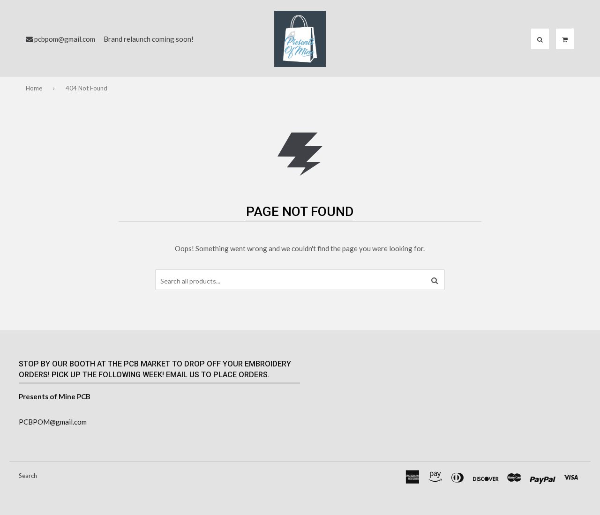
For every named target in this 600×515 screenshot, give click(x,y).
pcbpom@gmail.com (64, 39)
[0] (565, 39)
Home (34, 88)
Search (28, 475)
